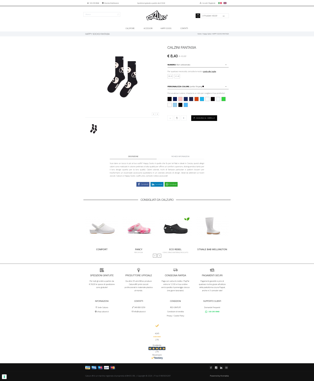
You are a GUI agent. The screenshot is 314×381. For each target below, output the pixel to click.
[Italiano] (220, 3)
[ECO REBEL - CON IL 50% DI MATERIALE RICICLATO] (175, 226)
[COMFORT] (101, 226)
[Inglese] (225, 3)
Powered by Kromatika (219, 376)
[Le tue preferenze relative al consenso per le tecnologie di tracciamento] (4, 376)
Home (199, 34)
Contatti (184, 28)
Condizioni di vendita (175, 311)
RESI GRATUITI (175, 307)
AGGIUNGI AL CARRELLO (205, 118)
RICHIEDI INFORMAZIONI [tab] (180, 156)
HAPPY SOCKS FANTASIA (220, 34)
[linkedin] (221, 367)
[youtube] (226, 367)
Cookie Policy (179, 316)
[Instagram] (216, 367)
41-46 (177, 76)
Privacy (170, 316)
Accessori (148, 28)
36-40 (170, 76)
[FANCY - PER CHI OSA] (138, 226)
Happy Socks (166, 28)
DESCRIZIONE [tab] (133, 156)
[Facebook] (211, 367)
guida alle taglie (209, 71)
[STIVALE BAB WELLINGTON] (212, 226)
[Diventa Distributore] (103, 3)
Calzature (130, 28)
